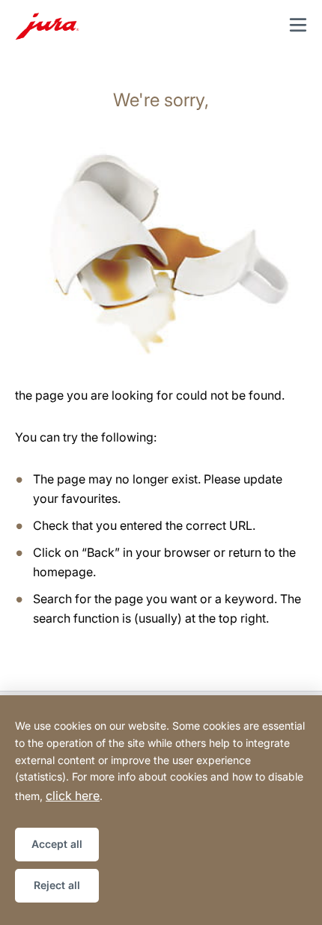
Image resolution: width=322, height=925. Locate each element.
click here (73, 795)
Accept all (56, 843)
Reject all (57, 885)
